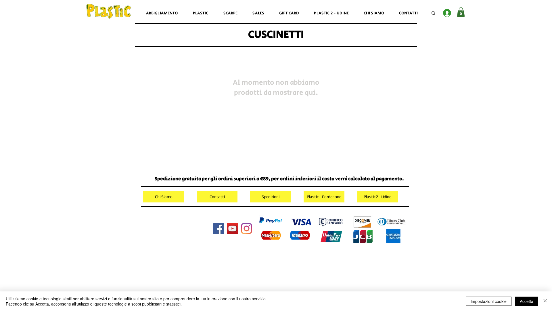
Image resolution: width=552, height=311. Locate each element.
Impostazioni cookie (489, 301)
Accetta (526, 301)
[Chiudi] (545, 301)
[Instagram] (246, 228)
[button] (461, 12)
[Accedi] (447, 13)
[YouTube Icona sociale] (232, 228)
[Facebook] (218, 228)
